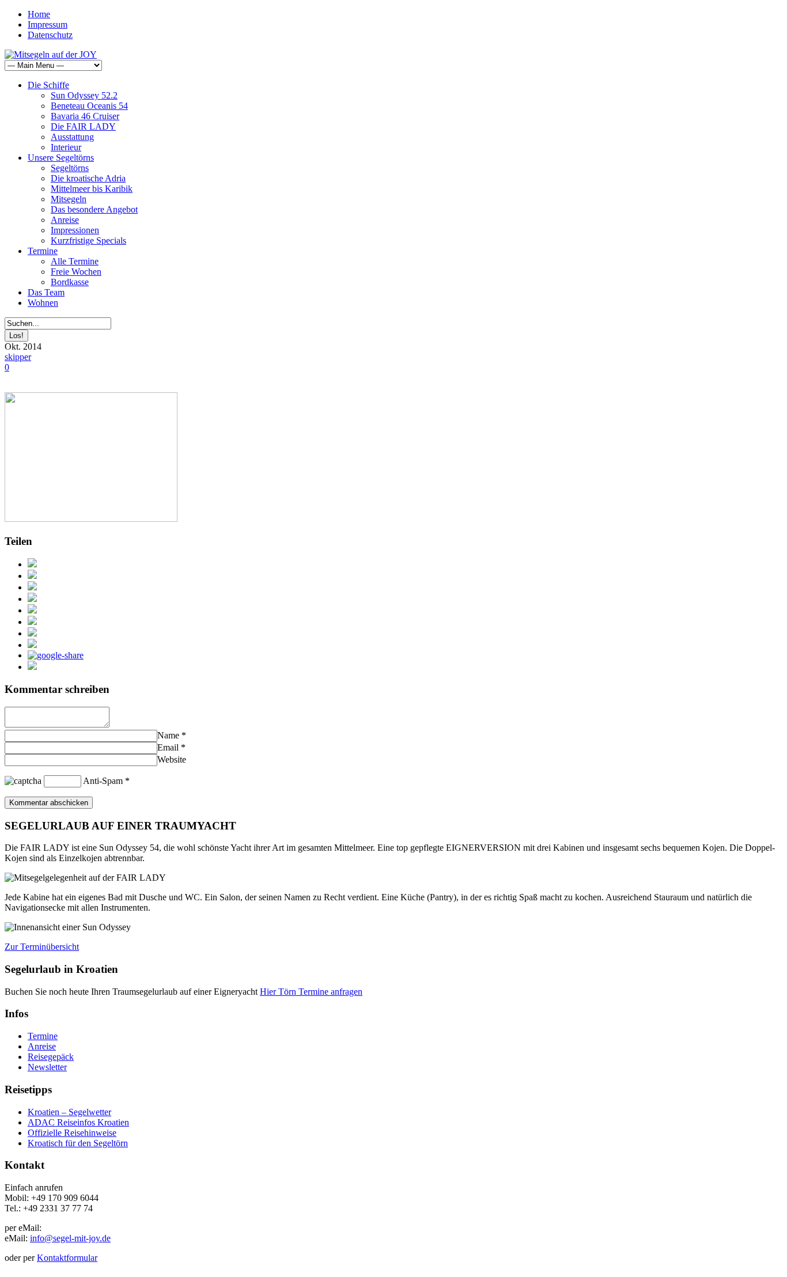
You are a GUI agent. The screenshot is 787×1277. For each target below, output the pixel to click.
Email (168, 747)
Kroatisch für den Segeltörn (78, 1143)
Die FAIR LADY (83, 126)
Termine (43, 251)
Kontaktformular (67, 1258)
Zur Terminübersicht (42, 947)
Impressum (47, 24)
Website (171, 759)
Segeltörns (70, 168)
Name (168, 735)
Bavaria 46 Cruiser (85, 116)
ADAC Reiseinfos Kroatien (78, 1122)
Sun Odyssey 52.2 (84, 95)
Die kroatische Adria (88, 178)
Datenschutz (50, 35)
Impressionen (75, 230)
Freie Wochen (76, 271)
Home (39, 14)
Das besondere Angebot (94, 209)
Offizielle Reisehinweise (72, 1133)
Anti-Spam (103, 781)
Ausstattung (72, 137)
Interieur (66, 147)
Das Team (46, 292)
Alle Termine (75, 261)
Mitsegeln (68, 199)
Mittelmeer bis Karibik (92, 189)
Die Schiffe (48, 85)
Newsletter (47, 1067)
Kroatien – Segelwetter (69, 1112)
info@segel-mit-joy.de (70, 1238)
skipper (18, 357)
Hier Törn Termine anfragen (311, 991)
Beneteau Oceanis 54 (89, 106)
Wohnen (43, 303)
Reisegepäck (51, 1057)
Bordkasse (70, 282)
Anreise (65, 220)
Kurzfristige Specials (88, 240)
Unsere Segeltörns (61, 157)
